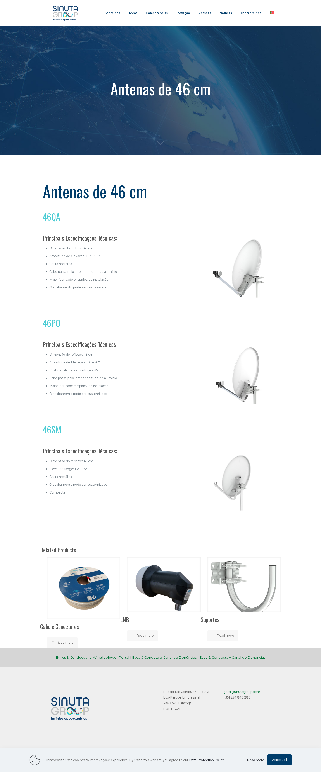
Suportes (210, 619)
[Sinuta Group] (65, 13)
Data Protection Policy (206, 760)
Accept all (279, 760)
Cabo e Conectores (59, 626)
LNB (124, 619)
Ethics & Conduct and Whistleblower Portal (92, 657)
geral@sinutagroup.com (241, 692)
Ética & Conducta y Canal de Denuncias (232, 657)
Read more (255, 760)
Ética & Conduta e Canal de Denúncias (164, 657)
